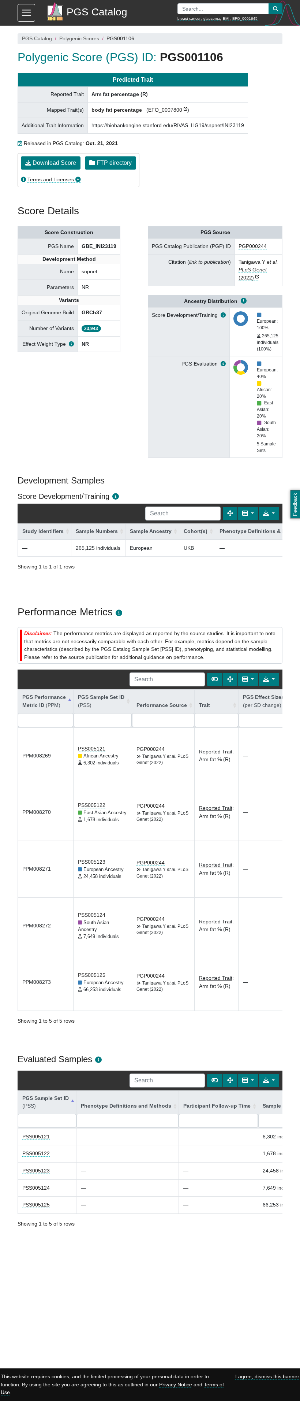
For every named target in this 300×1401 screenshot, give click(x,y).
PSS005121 (91, 749)
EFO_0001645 (245, 18)
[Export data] (269, 513)
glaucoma (211, 18)
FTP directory (113, 163)
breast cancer (188, 18)
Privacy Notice (175, 1384)
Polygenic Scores (79, 38)
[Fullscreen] (230, 513)
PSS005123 (91, 862)
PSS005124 (91, 915)
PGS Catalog (37, 38)
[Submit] (275, 8)
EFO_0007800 (165, 110)
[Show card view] (215, 679)
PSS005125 (91, 975)
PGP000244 (253, 246)
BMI (226, 18)
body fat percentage (116, 110)
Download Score (53, 163)
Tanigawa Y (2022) (258, 270)
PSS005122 (91, 805)
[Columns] (248, 513)
